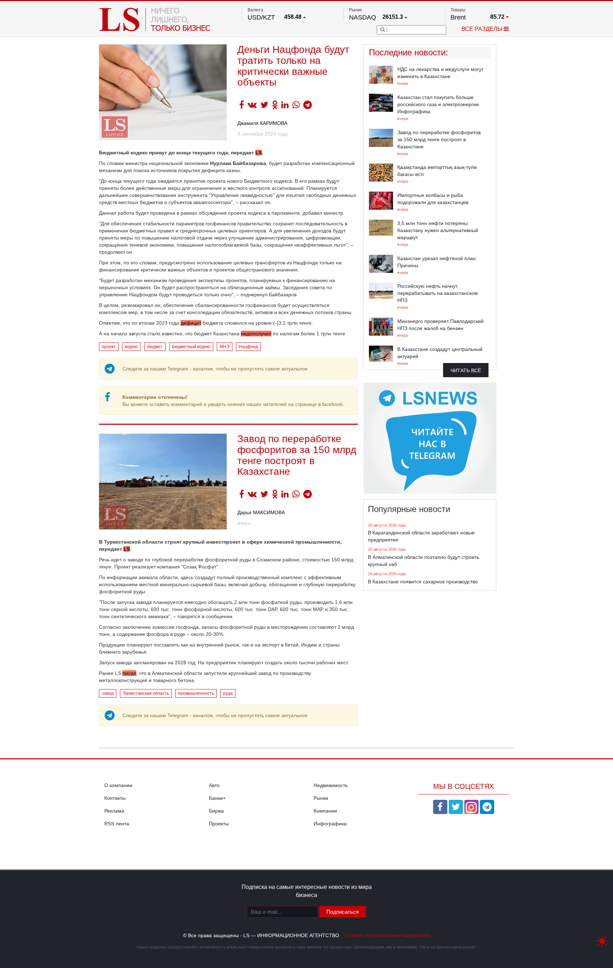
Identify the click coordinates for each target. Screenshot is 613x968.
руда (228, 693)
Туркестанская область (146, 693)
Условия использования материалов (387, 935)
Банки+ (217, 798)
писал (129, 673)
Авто (214, 785)
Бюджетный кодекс (191, 346)
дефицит (191, 323)
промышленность (196, 693)
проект (109, 346)
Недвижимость (331, 785)
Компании (325, 811)
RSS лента (116, 823)
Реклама (114, 811)
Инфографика (330, 823)
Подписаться (342, 912)
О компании (118, 785)
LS (126, 549)
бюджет (155, 346)
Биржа (216, 811)
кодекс (131, 346)
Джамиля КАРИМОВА (262, 123)
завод (108, 693)
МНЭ (225, 346)
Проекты (219, 823)
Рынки (321, 798)
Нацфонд (248, 346)
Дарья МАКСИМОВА (261, 512)
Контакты (115, 798)
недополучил (256, 333)
